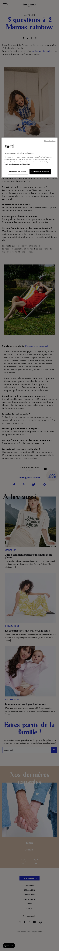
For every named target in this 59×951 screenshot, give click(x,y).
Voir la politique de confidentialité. (17, 164)
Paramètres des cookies (17, 171)
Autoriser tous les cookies (40, 171)
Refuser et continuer (49, 141)
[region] (30, 157)
